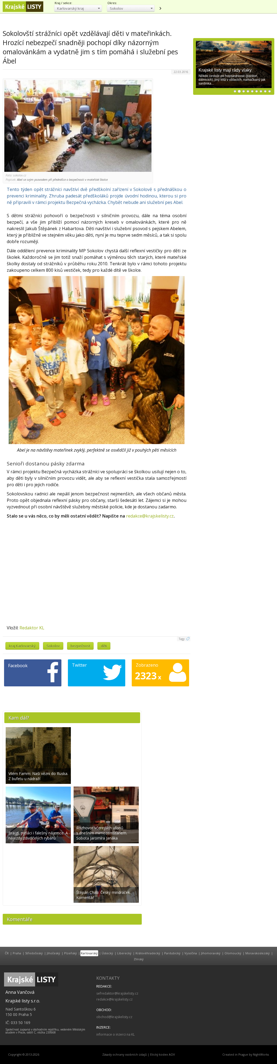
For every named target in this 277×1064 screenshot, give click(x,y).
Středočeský (34, 953)
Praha (17, 953)
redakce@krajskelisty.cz (150, 516)
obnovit (160, 8)
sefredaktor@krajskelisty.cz (117, 993)
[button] (78, 8)
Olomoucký (233, 953)
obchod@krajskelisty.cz (114, 1017)
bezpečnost (80, 645)
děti (104, 645)
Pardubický (172, 953)
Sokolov (53, 645)
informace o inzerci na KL (115, 1034)
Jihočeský (53, 953)
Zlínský (139, 959)
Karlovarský (89, 953)
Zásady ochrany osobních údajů (124, 1054)
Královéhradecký (148, 953)
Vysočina (190, 953)
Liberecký (124, 953)
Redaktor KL (31, 628)
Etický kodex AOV (162, 1054)
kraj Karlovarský (22, 645)
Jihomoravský (210, 953)
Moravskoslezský (257, 953)
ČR (7, 953)
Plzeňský (70, 953)
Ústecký (107, 953)
